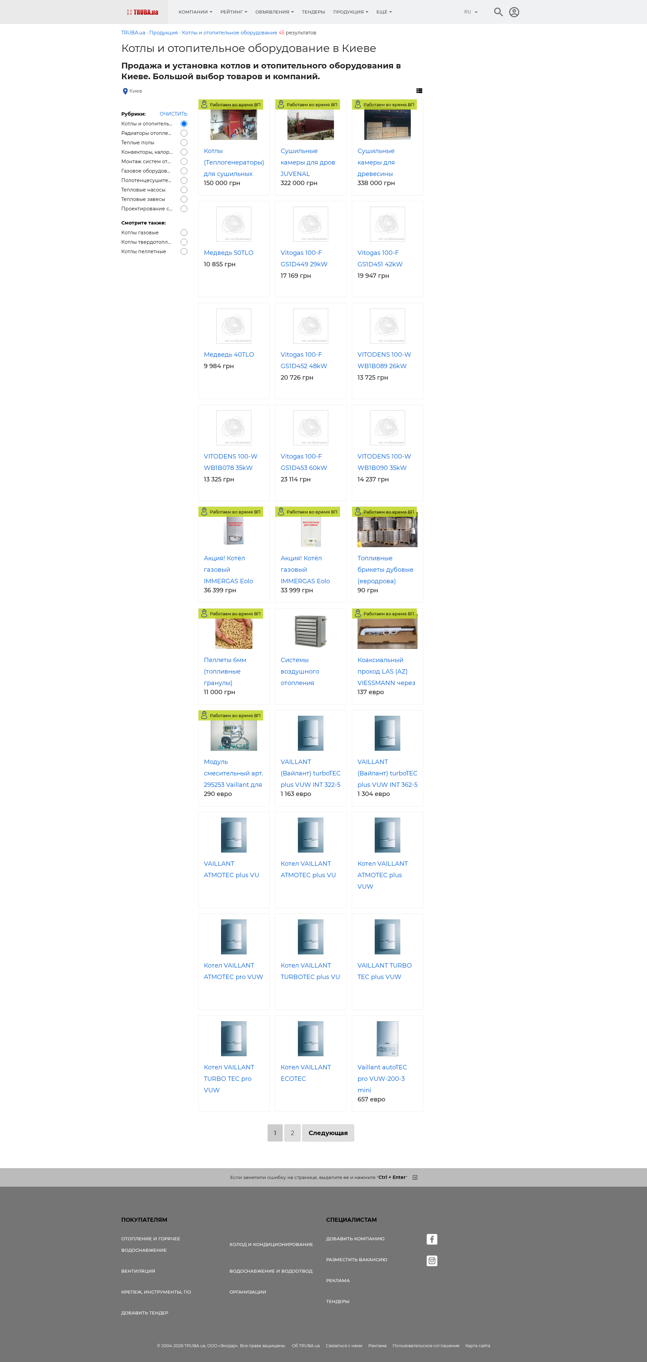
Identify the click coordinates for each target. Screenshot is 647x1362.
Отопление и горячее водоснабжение (150, 1244)
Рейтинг (231, 11)
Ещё (382, 11)
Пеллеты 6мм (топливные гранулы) (225, 671)
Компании (193, 11)
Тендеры (313, 11)
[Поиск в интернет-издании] (499, 12)
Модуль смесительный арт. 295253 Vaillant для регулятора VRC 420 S (233, 784)
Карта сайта (477, 1345)
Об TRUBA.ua (306, 1345)
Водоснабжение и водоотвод (270, 1271)
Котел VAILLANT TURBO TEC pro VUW (229, 1079)
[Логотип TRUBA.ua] (147, 12)
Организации (247, 1292)
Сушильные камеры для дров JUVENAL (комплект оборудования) (308, 174)
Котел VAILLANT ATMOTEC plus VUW (383, 875)
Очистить (173, 114)
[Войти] (514, 12)
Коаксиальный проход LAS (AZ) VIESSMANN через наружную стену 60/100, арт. (386, 683)
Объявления (272, 11)
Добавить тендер (144, 1312)
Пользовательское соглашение (426, 1345)
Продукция (348, 11)
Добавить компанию (355, 1238)
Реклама (338, 1280)
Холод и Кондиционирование (271, 1244)
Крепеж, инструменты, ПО (156, 1292)
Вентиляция (138, 1271)
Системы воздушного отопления (300, 671)
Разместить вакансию (356, 1259)
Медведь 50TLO (228, 253)
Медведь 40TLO (229, 354)
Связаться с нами (344, 1345)
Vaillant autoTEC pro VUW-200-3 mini (382, 1079)
